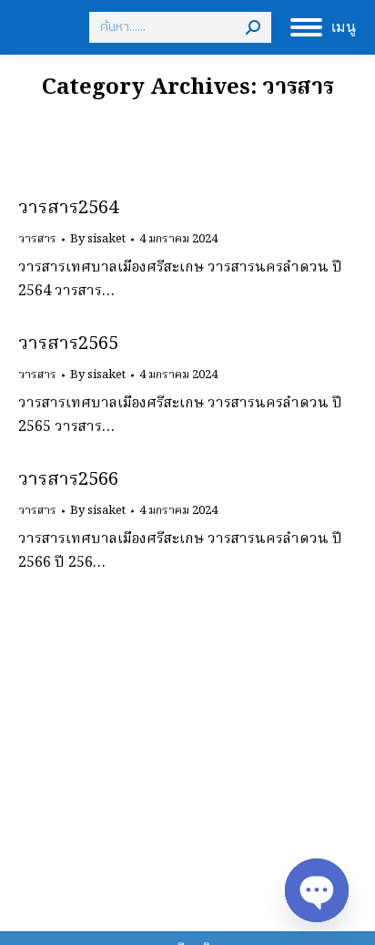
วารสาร (37, 239)
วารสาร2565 (68, 344)
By (98, 239)
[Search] (253, 27)
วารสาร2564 (68, 208)
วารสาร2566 (68, 480)
